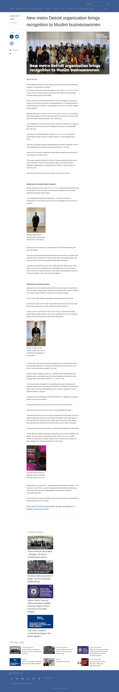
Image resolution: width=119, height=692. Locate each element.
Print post (14, 50)
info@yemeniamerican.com (22, 683)
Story (63, 8)
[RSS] (34, 679)
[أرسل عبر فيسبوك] (12, 37)
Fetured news (35, 532)
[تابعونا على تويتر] (17, 679)
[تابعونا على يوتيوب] (23, 679)
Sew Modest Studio (54, 311)
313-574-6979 (48, 678)
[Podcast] (39, 679)
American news (22, 8)
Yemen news (72, 8)
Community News (36, 8)
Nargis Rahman (32, 79)
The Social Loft (61, 134)
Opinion (48, 8)
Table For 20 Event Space (68, 90)
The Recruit (53, 188)
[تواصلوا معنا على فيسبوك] (12, 679)
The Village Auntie (58, 378)
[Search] (107, 4)
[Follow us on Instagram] (28, 679)
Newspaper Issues (86, 8)
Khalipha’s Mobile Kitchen (48, 113)
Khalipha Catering (66, 113)
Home (12, 8)
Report (56, 8)
